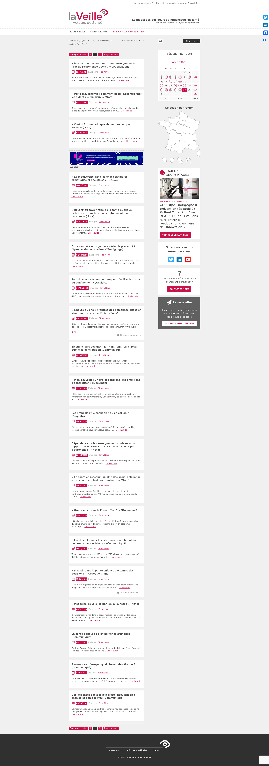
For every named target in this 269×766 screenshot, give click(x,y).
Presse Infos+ (115, 750)
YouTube (188, 259)
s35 (195, 90)
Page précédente (78, 54)
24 (161, 90)
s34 (195, 85)
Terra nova (103, 72)
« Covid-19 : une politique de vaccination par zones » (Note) (101, 126)
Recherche (193, 41)
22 (184, 85)
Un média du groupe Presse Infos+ (183, 3)
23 (189, 85)
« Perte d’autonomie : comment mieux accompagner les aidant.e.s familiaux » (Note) (106, 95)
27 (175, 90)
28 (180, 90)
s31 (195, 73)
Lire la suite (123, 80)
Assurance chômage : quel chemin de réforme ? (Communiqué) (103, 666)
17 (161, 85)
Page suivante (111, 54)
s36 (195, 94)
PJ (75, 332)
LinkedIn (179, 259)
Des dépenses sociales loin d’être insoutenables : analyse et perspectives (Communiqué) (103, 696)
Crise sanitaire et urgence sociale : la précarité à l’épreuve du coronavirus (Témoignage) (103, 248)
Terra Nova (104, 185)
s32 (195, 77)
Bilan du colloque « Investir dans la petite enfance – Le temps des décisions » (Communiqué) (106, 541)
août (180, 98)
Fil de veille (77, 31)
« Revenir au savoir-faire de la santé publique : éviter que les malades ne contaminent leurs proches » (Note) (102, 213)
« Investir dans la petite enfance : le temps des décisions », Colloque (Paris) (102, 572)
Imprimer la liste (160, 41)
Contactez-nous (179, 289)
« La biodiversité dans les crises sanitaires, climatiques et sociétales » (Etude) (99, 178)
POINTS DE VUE (98, 31)
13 (175, 81)
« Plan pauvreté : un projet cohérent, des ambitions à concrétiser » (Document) (105, 381)
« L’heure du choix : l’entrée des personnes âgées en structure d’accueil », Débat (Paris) (106, 311)
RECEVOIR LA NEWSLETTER (127, 31)
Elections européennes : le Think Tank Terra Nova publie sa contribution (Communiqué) (104, 348)
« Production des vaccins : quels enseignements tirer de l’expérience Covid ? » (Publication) (103, 65)
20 (175, 85)
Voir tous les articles (175, 235)
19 (171, 85)
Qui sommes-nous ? (143, 3)
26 (171, 90)
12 (171, 81)
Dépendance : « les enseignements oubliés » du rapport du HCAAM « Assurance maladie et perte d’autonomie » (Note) (104, 446)
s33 (195, 81)
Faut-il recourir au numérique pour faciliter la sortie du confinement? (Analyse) (105, 281)
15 (184, 81)
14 (180, 81)
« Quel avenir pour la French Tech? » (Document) (104, 510)
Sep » (195, 98)
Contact (160, 3)
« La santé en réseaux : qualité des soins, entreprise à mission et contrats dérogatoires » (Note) (106, 478)
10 (162, 81)
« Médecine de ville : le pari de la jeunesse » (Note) (105, 603)
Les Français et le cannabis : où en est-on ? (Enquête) (100, 414)
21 (180, 85)
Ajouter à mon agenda (131, 335)
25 (166, 90)
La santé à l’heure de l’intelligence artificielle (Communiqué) (100, 635)
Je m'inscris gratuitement (179, 323)
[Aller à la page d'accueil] (89, 16)
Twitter (171, 259)
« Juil (164, 98)
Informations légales (137, 750)
